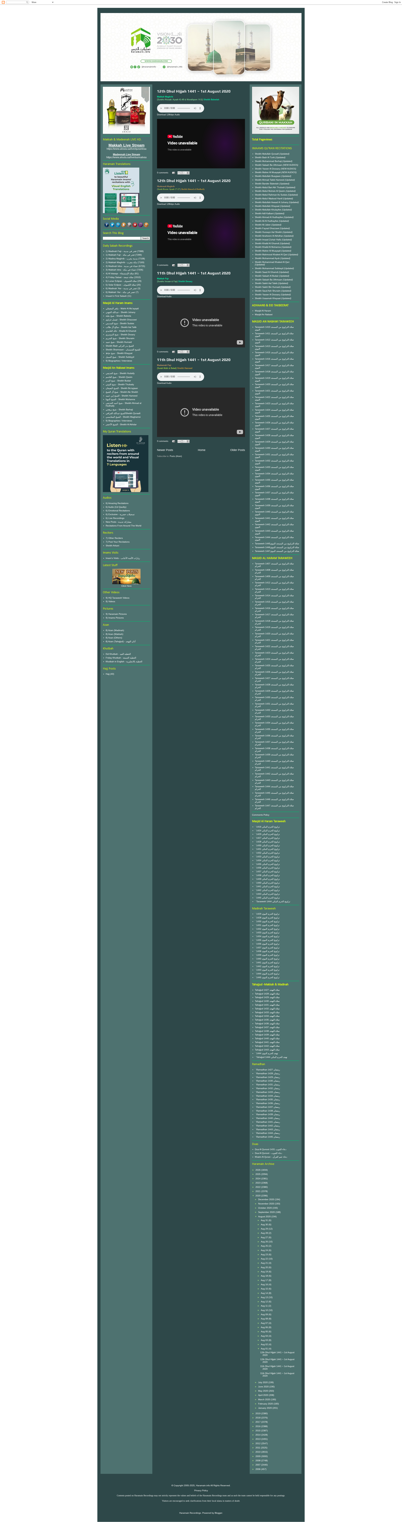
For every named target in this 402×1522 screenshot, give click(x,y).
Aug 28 (265, 1233)
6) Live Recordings (115, 518)
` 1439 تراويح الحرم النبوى (267, 955)
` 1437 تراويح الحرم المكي (267, 871)
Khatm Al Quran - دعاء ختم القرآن (271, 1157)
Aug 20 (265, 1267)
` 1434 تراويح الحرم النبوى (267, 936)
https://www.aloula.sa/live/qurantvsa (126, 148)
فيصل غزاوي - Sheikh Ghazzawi (121, 319)
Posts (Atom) (176, 456)
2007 (258, 1464)
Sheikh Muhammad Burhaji (268, 161)
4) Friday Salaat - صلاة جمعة (119, 277)
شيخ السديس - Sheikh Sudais (120, 323)
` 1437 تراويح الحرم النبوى (267, 947)
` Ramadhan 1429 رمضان (267, 1077)
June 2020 (263, 1386)
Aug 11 (264, 1306)
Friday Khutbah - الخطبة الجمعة (121, 657)
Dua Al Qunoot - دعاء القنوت (268, 1153)
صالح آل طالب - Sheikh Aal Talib (121, 327)
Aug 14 (265, 1293)
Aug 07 (265, 1323)
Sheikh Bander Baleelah (267, 183)
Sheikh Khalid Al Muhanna (268, 247)
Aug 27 (265, 1237)
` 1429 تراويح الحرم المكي (267, 834)
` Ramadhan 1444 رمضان (267, 1133)
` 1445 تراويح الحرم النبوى (267, 977)
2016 (258, 1426)
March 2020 (264, 1399)
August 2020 (264, 1216)
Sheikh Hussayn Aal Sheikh (268, 232)
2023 (258, 1183)
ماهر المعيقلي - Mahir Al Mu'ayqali (122, 308)
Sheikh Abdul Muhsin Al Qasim (270, 191)
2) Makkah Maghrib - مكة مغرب (121, 262)
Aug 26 (265, 1241)
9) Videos (110, 601)
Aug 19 (265, 1271)
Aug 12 (265, 1301)
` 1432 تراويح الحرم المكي (267, 853)
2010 (258, 1452)
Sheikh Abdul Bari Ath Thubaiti (270, 187)
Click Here (126, 586)
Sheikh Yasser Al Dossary (268, 168)
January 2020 (265, 1408)
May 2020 (263, 1391)
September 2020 (266, 1212)
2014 (258, 1435)
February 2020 (266, 1403)
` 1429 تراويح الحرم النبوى (267, 914)
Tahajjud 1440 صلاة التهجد (267, 1038)
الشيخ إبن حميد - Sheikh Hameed (121, 395)
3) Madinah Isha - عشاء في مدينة (122, 266)
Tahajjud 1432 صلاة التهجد (267, 1008)
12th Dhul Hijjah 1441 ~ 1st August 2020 (194, 91)
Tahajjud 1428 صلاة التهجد (267, 993)
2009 (258, 1456)
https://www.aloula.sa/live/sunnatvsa (126, 157)
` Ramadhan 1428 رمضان (267, 1073)
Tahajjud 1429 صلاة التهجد (267, 997)
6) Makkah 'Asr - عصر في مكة (120, 292)
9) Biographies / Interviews (119, 360)
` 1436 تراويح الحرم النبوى (267, 944)
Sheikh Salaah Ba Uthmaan (269, 165)
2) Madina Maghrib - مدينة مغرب (122, 258)
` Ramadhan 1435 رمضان (267, 1099)
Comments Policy (260, 815)
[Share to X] (185, 172)
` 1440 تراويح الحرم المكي (267, 883)
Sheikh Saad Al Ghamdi (267, 272)
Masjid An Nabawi (263, 314)
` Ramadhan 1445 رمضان (267, 1137)
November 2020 (266, 1203)
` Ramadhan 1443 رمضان (267, 1129)
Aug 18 (265, 1276)
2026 (258, 1170)
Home (201, 450)
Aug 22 (265, 1258)
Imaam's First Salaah (116, 296)
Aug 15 (265, 1288)
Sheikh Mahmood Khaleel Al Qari (271, 254)
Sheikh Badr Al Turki (265, 157)
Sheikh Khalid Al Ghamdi (267, 243)
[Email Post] (173, 172)
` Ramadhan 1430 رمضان (267, 1081)
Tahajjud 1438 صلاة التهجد (267, 1031)
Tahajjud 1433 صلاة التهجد (267, 1012)
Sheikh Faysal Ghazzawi (267, 228)
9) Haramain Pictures (116, 614)
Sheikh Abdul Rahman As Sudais (271, 194)
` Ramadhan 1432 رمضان (267, 1088)
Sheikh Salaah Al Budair (267, 276)
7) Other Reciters (114, 538)
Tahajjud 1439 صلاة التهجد (267, 1034)
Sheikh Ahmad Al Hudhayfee (269, 217)
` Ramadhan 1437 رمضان (267, 1107)
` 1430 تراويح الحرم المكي (267, 845)
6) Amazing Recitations (117, 503)
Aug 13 (265, 1297)
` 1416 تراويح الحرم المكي (267, 826)
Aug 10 (265, 1310)
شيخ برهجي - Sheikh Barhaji (119, 409)
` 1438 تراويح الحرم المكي (267, 875)
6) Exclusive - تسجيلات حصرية (120, 514)
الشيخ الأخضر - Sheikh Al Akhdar (121, 424)
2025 (258, 1174)
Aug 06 (265, 1327)
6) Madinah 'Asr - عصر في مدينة (121, 288)
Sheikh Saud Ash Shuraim (268, 290)
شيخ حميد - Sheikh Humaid (119, 342)
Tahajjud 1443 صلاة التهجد (267, 1049)
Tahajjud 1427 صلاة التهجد (267, 990)
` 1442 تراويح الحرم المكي (267, 890)
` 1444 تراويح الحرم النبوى (267, 973)
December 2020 (266, 1199)
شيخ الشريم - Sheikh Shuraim (120, 338)
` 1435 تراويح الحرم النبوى (267, 940)
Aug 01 (265, 1348)
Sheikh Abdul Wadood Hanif (269, 198)
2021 (258, 1191)
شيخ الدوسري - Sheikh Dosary (120, 334)
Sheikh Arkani (112, 545)
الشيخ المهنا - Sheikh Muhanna (120, 399)
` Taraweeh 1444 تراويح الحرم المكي (272, 901)
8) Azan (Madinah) (115, 630)
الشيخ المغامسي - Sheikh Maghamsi (123, 417)
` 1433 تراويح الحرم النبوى (267, 932)
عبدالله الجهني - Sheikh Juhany (120, 312)
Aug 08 (265, 1318)
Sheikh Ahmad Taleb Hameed (270, 180)
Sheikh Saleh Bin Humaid (267, 287)
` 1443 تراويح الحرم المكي (267, 894)
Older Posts (237, 450)
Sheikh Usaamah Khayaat (268, 298)
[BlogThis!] (182, 172)
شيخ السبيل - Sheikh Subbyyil (120, 357)
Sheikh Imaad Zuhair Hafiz (268, 239)
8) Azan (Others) (114, 637)
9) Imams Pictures (115, 617)
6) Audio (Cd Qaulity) (116, 507)
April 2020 (263, 1395)
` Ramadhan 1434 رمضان (267, 1096)
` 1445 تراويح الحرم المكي (267, 897)
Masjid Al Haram (263, 310)
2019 (258, 1413)
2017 (258, 1422)
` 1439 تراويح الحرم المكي (267, 879)
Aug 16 (265, 1284)
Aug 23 (265, 1254)
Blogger (218, 1513)
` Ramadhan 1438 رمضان (267, 1110)
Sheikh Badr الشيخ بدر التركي (120, 346)
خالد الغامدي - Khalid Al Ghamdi (121, 331)
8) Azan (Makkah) (114, 634)
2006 (258, 1469)
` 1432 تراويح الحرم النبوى (267, 929)
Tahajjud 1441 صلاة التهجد (267, 1042)
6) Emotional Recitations (118, 510)
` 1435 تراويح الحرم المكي (267, 864)
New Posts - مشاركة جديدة (118, 522)
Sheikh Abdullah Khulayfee (268, 209)
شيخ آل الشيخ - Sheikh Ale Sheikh (122, 392)
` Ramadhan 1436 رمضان (267, 1103)
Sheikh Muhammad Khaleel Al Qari (272, 262)
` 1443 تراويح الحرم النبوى (267, 970)
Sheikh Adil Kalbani (264, 213)
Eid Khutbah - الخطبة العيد (118, 654)
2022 (258, 1187)
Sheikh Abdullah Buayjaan (268, 176)
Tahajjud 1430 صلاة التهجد (267, 1001)
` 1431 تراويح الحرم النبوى (267, 925)
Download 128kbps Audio (168, 114)
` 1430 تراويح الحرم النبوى (267, 921)
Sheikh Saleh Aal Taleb (266, 283)
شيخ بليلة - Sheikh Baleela (118, 316)
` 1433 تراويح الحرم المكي (267, 856)
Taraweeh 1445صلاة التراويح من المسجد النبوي (277, 543)
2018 (258, 1417)
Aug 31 (265, 1220)
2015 (258, 1430)
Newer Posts (165, 450)
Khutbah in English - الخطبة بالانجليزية (124, 661)
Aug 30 (265, 1224)
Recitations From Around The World (123, 525)
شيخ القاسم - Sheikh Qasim (119, 377)
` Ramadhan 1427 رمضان (267, 1069)
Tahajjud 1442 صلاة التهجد (267, 1046)
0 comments (162, 172)
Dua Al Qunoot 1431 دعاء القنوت (270, 1149)
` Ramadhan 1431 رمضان (267, 1084)
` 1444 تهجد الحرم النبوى (266, 1053)
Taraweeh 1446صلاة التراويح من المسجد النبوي (277, 547)
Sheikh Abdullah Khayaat (267, 206)
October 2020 (265, 1208)
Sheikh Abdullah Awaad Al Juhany (272, 202)
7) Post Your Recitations (118, 542)
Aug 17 (265, 1280)
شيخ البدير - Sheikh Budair (118, 380)
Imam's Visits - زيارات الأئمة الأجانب (123, 558)
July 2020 (263, 1382)
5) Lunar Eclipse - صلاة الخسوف (121, 281)
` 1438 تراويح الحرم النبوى (267, 951)
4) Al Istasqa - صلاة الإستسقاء (120, 273)
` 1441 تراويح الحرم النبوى (267, 962)
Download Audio (164, 296)
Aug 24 (265, 1250)
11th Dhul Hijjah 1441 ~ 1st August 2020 (194, 273)
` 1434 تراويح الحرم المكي (267, 860)
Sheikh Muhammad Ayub (267, 258)
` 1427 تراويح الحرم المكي (267, 838)
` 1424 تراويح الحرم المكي (267, 830)
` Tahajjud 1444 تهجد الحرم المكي (271, 1057)
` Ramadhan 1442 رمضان (267, 1125)
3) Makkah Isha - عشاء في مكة (121, 269)
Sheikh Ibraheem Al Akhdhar (269, 236)
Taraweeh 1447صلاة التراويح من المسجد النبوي (277, 551)
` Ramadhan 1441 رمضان (267, 1122)
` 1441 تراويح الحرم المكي (267, 886)
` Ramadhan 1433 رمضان (267, 1092)
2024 (258, 1178)
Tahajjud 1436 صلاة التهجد (267, 1023)
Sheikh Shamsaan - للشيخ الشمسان (123, 349)
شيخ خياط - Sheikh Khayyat (119, 353)
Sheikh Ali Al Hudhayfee (266, 221)
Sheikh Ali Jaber (263, 224)
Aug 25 (265, 1246)
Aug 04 (265, 1336)
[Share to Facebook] (188, 172)
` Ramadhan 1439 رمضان (267, 1114)
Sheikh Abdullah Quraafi (267, 154)
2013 (258, 1439)
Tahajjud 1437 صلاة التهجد (267, 1027)
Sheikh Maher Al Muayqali (268, 172)
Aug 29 (265, 1228)
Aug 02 (265, 1344)
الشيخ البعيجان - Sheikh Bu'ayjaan (122, 388)
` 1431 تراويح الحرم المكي (267, 849)
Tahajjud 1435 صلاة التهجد (267, 1019)
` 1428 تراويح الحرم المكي (267, 841)
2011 (258, 1447)
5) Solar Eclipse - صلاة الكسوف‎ (121, 285)
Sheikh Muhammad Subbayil (269, 268)
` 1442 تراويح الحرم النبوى (267, 966)
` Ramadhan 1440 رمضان (267, 1118)
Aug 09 (265, 1314)
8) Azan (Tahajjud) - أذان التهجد (121, 641)
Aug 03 (265, 1340)
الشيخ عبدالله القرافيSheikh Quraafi (123, 413)
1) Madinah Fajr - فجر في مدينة (121, 251)
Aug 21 (265, 1263)
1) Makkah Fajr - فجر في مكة (120, 255)
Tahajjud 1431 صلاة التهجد (267, 1005)
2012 (258, 1443)
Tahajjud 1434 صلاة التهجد (267, 1016)
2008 (258, 1460)
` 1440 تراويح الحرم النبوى (267, 958)
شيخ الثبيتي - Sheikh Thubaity (120, 384)
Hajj (107, 674)
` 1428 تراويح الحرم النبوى (267, 917)
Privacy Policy (201, 1490)
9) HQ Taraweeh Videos (117, 598)
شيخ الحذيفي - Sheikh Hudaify (120, 373)
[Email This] (179, 172)
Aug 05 (265, 1331)
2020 (258, 1195)
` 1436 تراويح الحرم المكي (267, 867)
